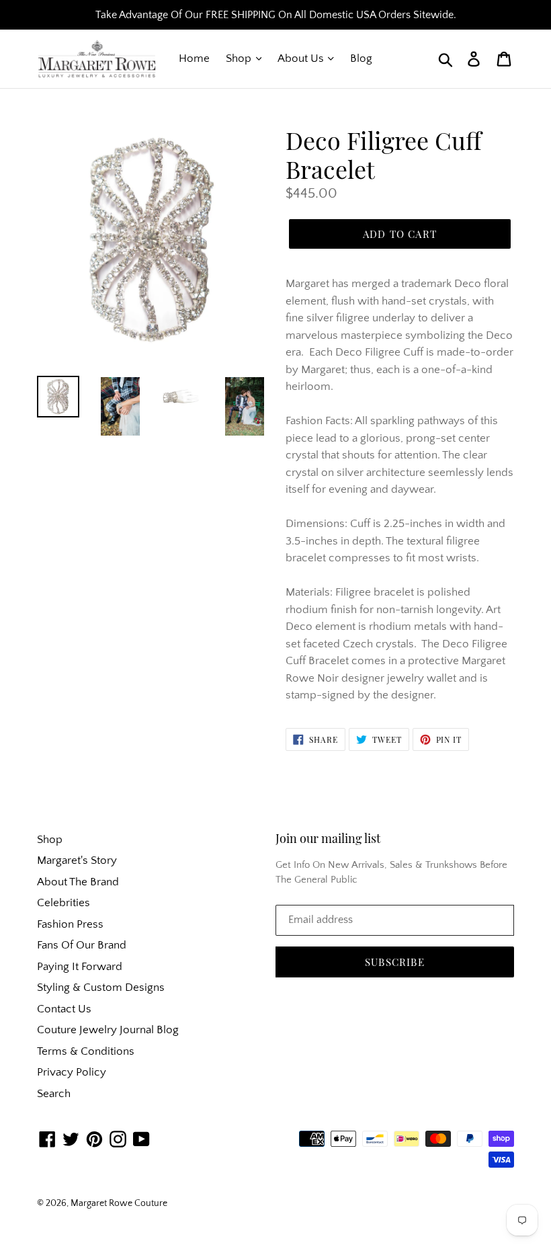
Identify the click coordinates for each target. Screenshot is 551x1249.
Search (54, 1094)
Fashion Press (70, 924)
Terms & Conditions (85, 1051)
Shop (240, 58)
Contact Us (64, 1009)
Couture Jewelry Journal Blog (108, 1030)
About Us (302, 58)
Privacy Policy (71, 1072)
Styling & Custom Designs (101, 987)
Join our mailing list (328, 839)
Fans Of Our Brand (81, 945)
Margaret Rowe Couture (119, 1203)
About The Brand (78, 882)
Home (194, 58)
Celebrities (63, 903)
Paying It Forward (79, 967)
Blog (361, 58)
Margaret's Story (77, 860)
